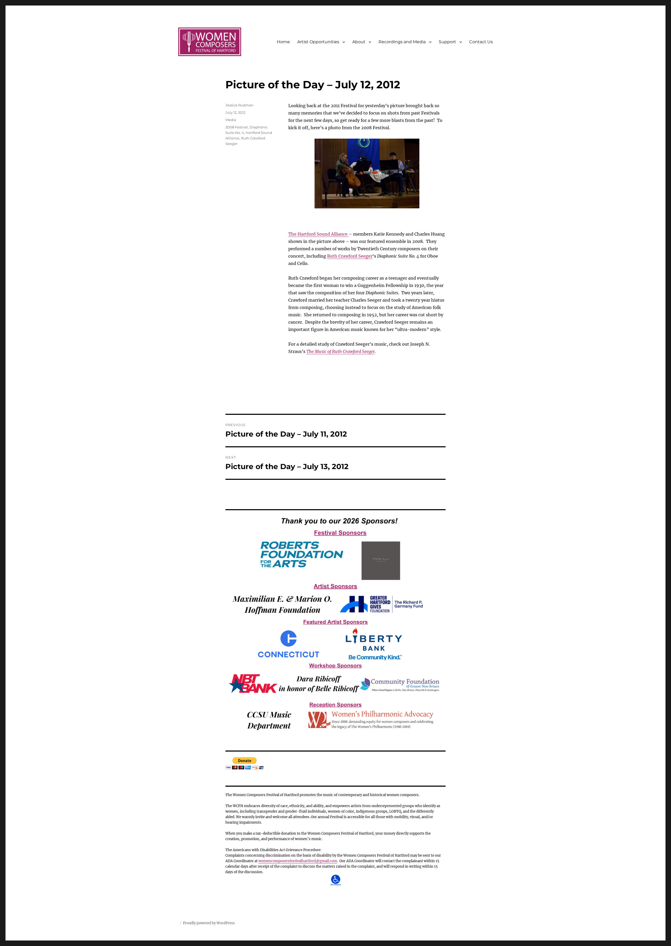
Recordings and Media (402, 41)
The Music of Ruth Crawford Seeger (340, 351)
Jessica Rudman (239, 105)
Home (283, 41)
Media (230, 120)
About (358, 41)
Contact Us (481, 41)
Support (447, 41)
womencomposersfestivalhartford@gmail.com (297, 861)
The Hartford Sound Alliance (318, 234)
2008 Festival (236, 127)
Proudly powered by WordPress (209, 923)
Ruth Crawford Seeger (349, 256)
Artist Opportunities (318, 41)
